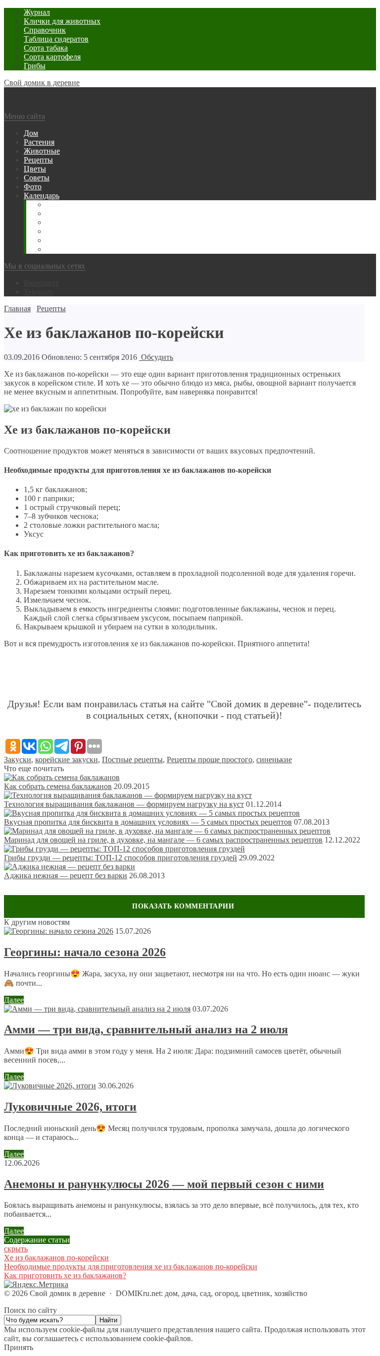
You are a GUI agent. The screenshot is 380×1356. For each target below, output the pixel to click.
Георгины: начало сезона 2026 (85, 952)
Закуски (17, 759)
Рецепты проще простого (209, 759)
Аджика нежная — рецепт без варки (65, 875)
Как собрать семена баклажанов (58, 786)
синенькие (274, 759)
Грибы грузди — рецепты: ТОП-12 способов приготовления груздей (120, 857)
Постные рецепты (132, 759)
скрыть (16, 1248)
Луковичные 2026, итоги (70, 1106)
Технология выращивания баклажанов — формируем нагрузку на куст (124, 804)
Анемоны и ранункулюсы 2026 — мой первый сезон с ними (164, 1184)
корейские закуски (66, 759)
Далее (14, 1000)
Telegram (38, 291)
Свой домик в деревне (42, 82)
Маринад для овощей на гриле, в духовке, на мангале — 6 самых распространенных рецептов (163, 840)
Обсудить (156, 357)
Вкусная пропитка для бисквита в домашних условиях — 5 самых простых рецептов (148, 822)
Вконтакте (41, 283)
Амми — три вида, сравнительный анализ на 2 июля (146, 1029)
